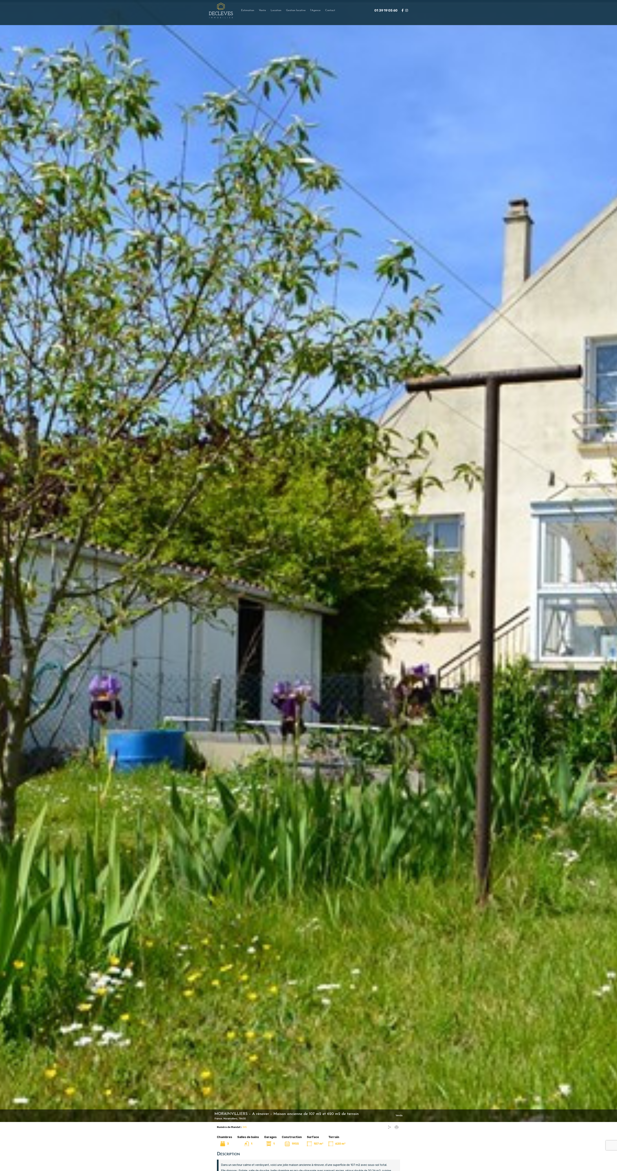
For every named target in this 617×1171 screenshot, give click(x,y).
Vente (262, 10)
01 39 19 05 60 (386, 10)
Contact (330, 10)
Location (276, 10)
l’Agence (315, 10)
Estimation (247, 10)
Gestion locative (296, 10)
